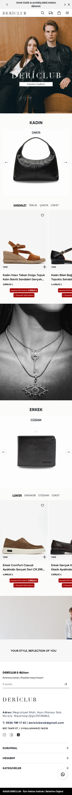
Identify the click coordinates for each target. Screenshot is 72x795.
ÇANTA (44, 205)
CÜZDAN (43, 495)
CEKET (55, 205)
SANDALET (19, 205)
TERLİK (33, 205)
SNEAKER (30, 495)
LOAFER (17, 495)
